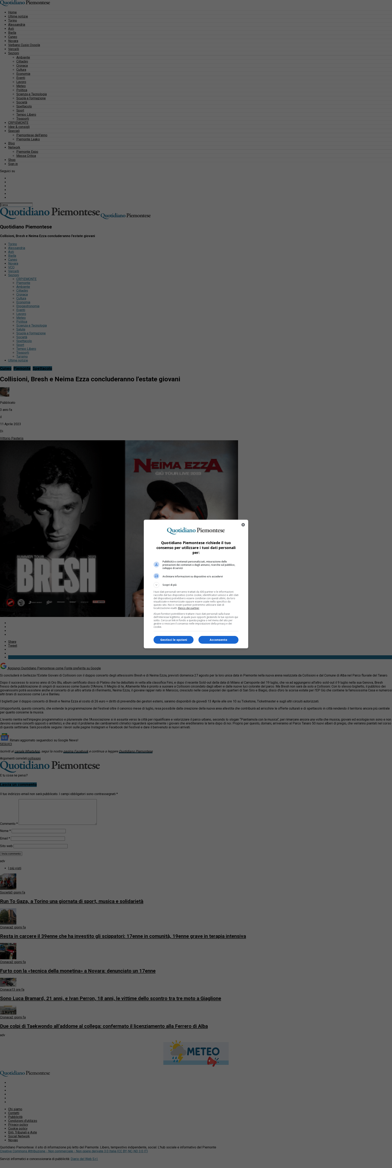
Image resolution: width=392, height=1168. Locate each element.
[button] (196, 585)
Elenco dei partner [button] (188, 608)
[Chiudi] (243, 525)
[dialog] (196, 584)
